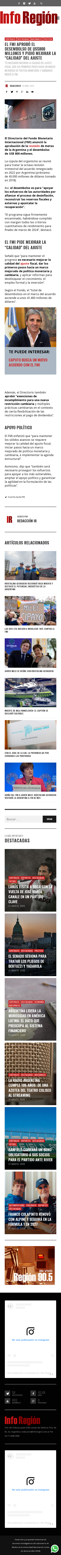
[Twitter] (29, 3)
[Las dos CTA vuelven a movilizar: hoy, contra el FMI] (25, 611)
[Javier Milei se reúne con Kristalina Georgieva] (25, 653)
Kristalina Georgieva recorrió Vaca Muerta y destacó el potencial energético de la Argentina (29, 586)
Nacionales (36, 39)
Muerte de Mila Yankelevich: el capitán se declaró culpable (26, 712)
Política (48, 39)
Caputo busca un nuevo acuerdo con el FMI (28, 362)
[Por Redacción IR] (6, 86)
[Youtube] (34, 3)
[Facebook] (19, 3)
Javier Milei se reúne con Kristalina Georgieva (29, 671)
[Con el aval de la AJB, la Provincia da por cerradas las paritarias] (25, 735)
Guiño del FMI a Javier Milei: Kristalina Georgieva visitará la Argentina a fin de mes (30, 796)
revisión (35, 146)
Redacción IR (15, 85)
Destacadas (23, 39)
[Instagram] (24, 3)
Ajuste (18, 497)
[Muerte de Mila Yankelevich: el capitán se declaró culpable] (25, 692)
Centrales (10, 39)
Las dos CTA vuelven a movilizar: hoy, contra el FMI (30, 630)
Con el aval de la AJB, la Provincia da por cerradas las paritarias (27, 754)
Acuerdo (11, 497)
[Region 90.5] (30, 1265)
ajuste (25, 263)
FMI (23, 497)
